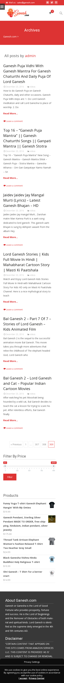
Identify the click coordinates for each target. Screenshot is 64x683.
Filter (9, 477)
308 (44, 444)
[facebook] (47, 3)
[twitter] (51, 3)
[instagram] (56, 3)
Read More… (10, 113)
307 (37, 444)
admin (30, 55)
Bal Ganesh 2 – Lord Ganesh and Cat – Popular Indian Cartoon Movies (27, 383)
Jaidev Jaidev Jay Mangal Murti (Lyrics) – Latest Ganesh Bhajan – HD (23, 200)
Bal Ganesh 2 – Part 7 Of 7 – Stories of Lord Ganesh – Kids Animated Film (27, 324)
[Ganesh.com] (16, 12)
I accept (23, 678)
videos (32, 86)
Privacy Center (36, 678)
